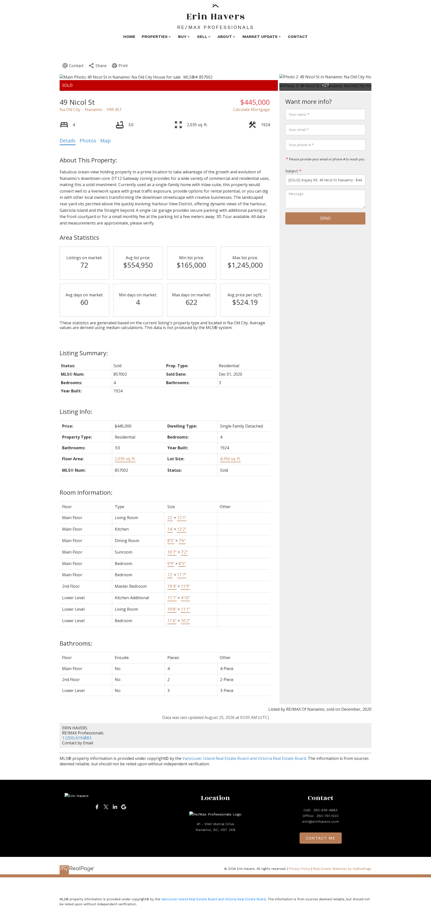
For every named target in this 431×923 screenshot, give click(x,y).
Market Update (260, 36)
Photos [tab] (88, 140)
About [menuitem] (224, 36)
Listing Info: (76, 411)
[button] (97, 807)
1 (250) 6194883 (76, 738)
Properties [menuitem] (155, 36)
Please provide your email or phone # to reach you (326, 159)
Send (325, 218)
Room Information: (86, 492)
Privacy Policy (299, 869)
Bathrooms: (76, 643)
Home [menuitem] (129, 36)
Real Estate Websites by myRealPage (342, 869)
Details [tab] (68, 140)
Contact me (320, 838)
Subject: (292, 171)
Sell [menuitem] (202, 36)
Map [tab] (105, 140)
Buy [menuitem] (182, 36)
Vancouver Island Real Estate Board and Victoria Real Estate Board (244, 758)
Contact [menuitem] (298, 36)
